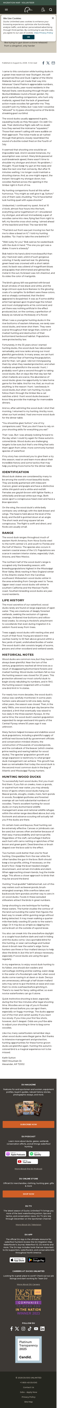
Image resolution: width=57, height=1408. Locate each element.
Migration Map (11, 3)
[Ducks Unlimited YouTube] (36, 1329)
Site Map (28, 1402)
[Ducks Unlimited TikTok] (30, 1329)
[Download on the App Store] (17, 1260)
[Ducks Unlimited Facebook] (11, 1329)
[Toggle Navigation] (6, 9)
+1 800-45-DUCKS (28, 1382)
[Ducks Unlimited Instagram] (23, 1329)
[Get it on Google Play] (36, 1260)
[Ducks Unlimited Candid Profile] (28, 1349)
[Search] (50, 9)
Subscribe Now (28, 1124)
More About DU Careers (28, 1284)
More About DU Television (28, 1224)
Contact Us (28, 1387)
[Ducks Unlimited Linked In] (42, 1329)
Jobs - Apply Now (28, 1392)
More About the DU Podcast (28, 1169)
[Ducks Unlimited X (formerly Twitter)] (17, 1329)
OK (28, 37)
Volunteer (28, 3)
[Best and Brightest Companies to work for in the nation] (28, 1302)
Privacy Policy (28, 1397)
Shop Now (28, 1194)
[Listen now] (15, 1154)
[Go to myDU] (43, 9)
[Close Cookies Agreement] (53, 18)
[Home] (28, 9)
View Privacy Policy (43, 33)
